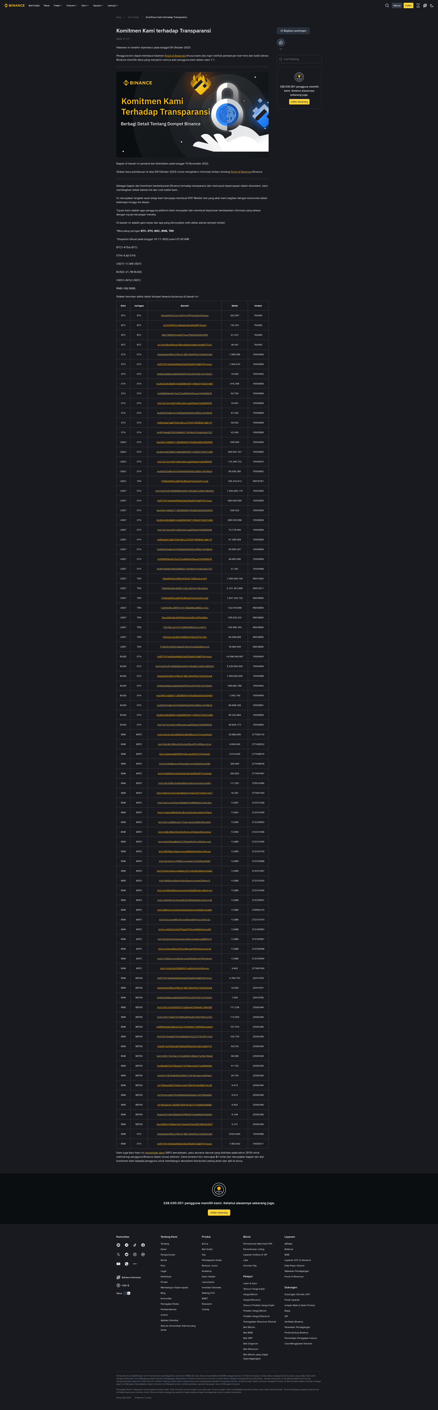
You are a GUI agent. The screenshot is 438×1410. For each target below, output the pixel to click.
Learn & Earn (250, 1283)
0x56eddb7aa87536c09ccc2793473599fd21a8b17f (184, 422)
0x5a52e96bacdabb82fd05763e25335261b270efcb (184, 373)
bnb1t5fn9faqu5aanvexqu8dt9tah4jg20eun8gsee (185, 851)
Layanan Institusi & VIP (255, 1254)
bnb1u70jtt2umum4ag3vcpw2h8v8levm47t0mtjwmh (184, 958)
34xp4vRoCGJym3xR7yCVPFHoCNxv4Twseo (185, 315)
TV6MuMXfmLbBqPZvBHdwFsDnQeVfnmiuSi (184, 481)
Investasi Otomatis (211, 1287)
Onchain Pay (250, 1265)
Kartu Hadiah (208, 1276)
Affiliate (288, 1243)
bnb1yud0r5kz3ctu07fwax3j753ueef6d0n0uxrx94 (184, 929)
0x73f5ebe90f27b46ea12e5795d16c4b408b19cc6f (184, 1085)
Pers (163, 1265)
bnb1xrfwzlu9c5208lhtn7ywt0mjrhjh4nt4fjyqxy (184, 968)
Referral (289, 1249)
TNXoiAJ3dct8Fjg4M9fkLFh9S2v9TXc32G (185, 637)
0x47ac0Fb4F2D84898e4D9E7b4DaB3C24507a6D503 (185, 490)
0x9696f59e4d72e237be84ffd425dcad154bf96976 (185, 393)
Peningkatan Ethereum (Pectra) (259, 1321)
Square (97, 5)
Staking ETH (208, 1292)
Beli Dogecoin (250, 1343)
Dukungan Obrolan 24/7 (297, 1294)
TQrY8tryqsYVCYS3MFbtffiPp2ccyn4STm (184, 627)
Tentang (165, 1243)
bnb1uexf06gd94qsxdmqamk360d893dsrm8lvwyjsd (184, 890)
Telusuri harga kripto (254, 1288)
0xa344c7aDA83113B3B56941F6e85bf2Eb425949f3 (185, 442)
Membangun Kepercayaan (174, 1287)
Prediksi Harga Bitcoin (255, 1310)
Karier (164, 1249)
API (286, 1316)
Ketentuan (166, 1276)
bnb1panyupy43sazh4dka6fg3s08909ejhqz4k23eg (185, 802)
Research (207, 1303)
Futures (71, 5)
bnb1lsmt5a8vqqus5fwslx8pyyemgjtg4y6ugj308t (184, 763)
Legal (163, 1271)
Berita (164, 1260)
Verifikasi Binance (294, 1321)
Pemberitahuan (169, 1309)
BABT (205, 1298)
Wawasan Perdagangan (297, 1271)
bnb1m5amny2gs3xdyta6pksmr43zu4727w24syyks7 (184, 792)
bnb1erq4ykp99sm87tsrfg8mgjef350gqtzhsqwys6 (184, 948)
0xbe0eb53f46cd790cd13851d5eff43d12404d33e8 (184, 354)
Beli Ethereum (250, 1349)
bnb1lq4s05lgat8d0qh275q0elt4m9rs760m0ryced (184, 841)
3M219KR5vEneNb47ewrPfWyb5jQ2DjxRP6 (185, 334)
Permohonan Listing (253, 1249)
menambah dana (155, 1152)
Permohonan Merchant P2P (257, 1243)
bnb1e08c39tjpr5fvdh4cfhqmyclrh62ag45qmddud (184, 831)
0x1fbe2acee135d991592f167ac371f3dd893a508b (184, 1104)
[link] (118, 17)
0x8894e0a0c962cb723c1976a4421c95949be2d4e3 (185, 1026)
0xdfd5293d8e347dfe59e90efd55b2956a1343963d (184, 412)
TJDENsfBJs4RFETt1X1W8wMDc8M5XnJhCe (185, 607)
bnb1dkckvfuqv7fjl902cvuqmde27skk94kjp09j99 (184, 861)
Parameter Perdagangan (297, 1327)
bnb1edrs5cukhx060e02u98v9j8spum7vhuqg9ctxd (184, 734)
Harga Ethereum (252, 1299)
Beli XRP (247, 1338)
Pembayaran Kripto (212, 1260)
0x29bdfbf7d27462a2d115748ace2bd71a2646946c (184, 1065)
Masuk (397, 5)
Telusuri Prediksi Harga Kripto (258, 1305)
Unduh (164, 1314)
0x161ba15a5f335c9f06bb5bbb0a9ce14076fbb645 (184, 1094)
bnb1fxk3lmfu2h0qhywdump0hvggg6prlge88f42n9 (185, 939)
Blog (163, 1292)
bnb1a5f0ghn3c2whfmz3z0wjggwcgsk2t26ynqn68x (184, 909)
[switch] (127, 1293)
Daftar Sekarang (299, 101)
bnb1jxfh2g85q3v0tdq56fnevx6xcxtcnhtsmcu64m (184, 783)
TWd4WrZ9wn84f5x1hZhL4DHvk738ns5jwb (185, 588)
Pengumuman (168, 1254)
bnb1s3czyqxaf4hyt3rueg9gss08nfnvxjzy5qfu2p (184, 919)
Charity (205, 1309)
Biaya (287, 1310)
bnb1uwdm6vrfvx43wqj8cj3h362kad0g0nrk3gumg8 (184, 900)
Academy (207, 1271)
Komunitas (166, 1298)
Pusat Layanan (292, 1299)
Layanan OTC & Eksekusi (298, 1260)
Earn (84, 5)
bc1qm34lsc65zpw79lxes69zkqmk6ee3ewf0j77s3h (185, 344)
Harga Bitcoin (250, 1294)
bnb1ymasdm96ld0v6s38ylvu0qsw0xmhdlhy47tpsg (185, 812)
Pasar (47, 5)
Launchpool (208, 1281)
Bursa (205, 1243)
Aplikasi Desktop (169, 1320)
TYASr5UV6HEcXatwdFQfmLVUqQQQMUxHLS (184, 646)
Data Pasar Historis (295, 1265)
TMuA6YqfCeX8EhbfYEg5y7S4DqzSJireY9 (184, 578)
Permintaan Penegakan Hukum (301, 1338)
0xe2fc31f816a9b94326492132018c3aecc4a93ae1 (184, 1075)
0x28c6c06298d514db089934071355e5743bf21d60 (185, 383)
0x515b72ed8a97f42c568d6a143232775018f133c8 (184, 1036)
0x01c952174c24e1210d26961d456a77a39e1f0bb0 (185, 1056)
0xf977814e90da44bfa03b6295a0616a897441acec (184, 364)
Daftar (408, 5)
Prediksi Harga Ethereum (256, 1316)
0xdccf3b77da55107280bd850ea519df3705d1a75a (184, 1017)
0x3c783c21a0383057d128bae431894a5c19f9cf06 (184, 1007)
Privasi (164, 1281)
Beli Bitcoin (249, 1327)
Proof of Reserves (294, 1276)
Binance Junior (210, 1265)
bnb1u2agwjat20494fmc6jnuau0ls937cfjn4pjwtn (184, 753)
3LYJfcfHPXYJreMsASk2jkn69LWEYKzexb (184, 325)
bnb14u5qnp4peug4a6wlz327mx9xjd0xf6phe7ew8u (184, 870)
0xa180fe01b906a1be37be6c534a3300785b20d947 (185, 1124)
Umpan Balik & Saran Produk (300, 1305)
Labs (245, 1260)
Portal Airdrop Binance (296, 1332)
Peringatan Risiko (170, 1303)
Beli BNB (248, 1332)
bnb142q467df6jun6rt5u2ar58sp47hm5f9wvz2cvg (184, 744)
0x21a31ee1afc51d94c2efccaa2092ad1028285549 (184, 403)
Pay (204, 1254)
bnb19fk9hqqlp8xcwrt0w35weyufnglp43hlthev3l (184, 880)
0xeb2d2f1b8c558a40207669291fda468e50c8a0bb (184, 1114)
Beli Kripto (34, 5)
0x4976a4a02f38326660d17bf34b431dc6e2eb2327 (184, 432)
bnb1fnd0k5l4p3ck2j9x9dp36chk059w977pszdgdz (185, 773)
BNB (287, 1254)
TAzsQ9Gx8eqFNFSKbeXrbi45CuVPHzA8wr (185, 617)
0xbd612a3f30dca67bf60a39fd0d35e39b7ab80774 (184, 1046)
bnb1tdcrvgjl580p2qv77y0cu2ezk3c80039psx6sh (184, 822)
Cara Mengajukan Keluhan (298, 1343)
